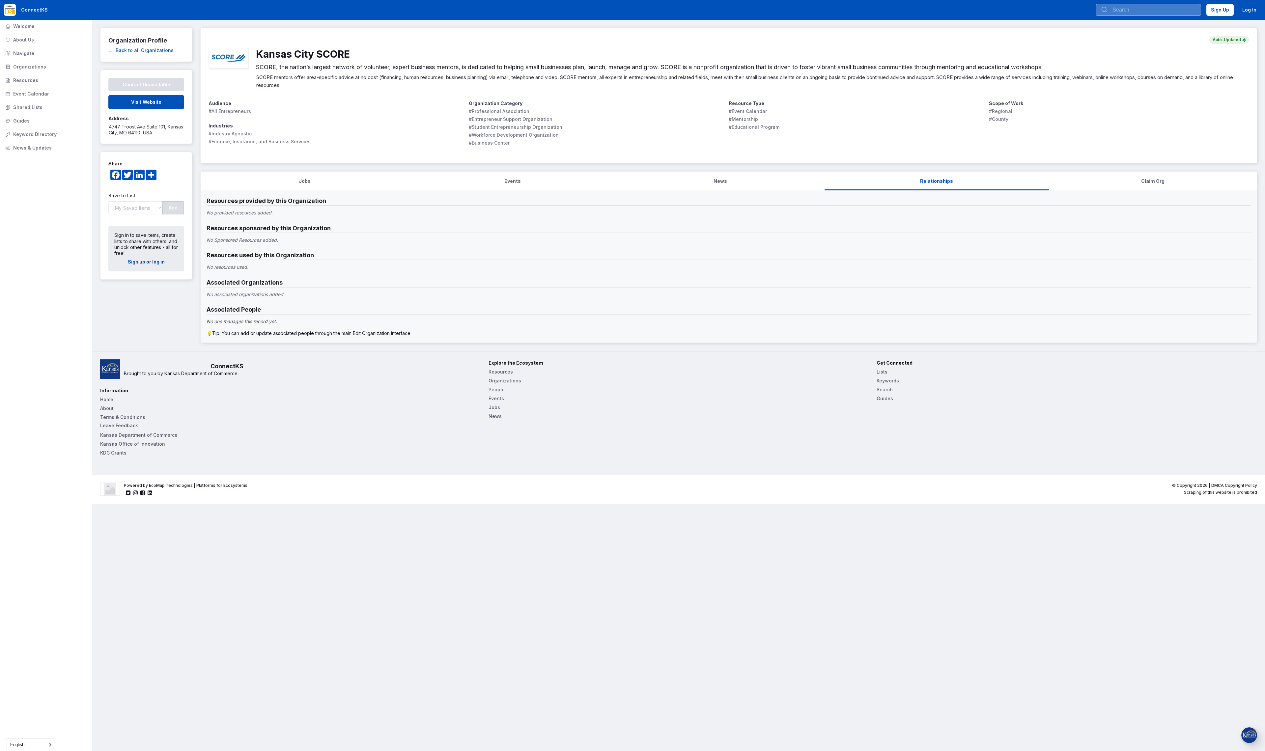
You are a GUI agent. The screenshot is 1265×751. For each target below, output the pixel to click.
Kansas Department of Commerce (139, 435)
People (497, 389)
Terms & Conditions (122, 417)
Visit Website (146, 102)
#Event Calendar (748, 111)
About (107, 408)
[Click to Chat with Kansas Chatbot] (1249, 735)
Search (885, 389)
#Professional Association (499, 111)
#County (998, 119)
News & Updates (28, 148)
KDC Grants (113, 453)
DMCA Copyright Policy (1234, 485)
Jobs (494, 407)
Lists (882, 372)
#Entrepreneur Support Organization (510, 119)
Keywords (888, 380)
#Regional (1000, 111)
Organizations (25, 67)
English (17, 744)
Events (496, 398)
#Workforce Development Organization (514, 135)
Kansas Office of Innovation (132, 444)
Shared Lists (23, 107)
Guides (17, 121)
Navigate (19, 53)
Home (106, 399)
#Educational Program (754, 127)
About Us (19, 39)
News (495, 416)
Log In (1249, 10)
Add (173, 207)
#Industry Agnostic (230, 133)
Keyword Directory (30, 134)
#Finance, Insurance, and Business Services (260, 141)
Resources (21, 80)
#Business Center (489, 143)
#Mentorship (743, 119)
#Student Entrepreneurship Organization (515, 127)
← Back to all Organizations (141, 50)
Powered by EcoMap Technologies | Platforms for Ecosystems (185, 485)
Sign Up (1220, 10)
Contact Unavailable (146, 84)
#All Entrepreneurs (230, 111)
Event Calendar (26, 94)
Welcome (19, 26)
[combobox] (31, 744)
